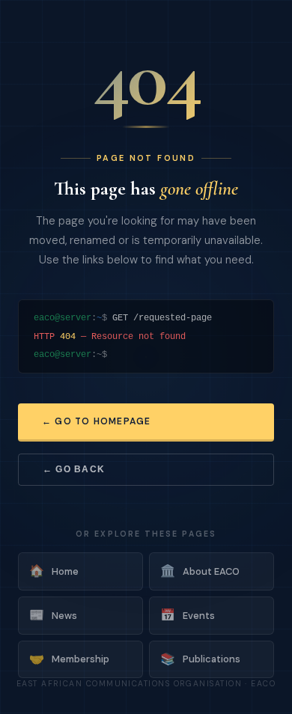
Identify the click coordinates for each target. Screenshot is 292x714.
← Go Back (74, 469)
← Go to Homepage (96, 421)
